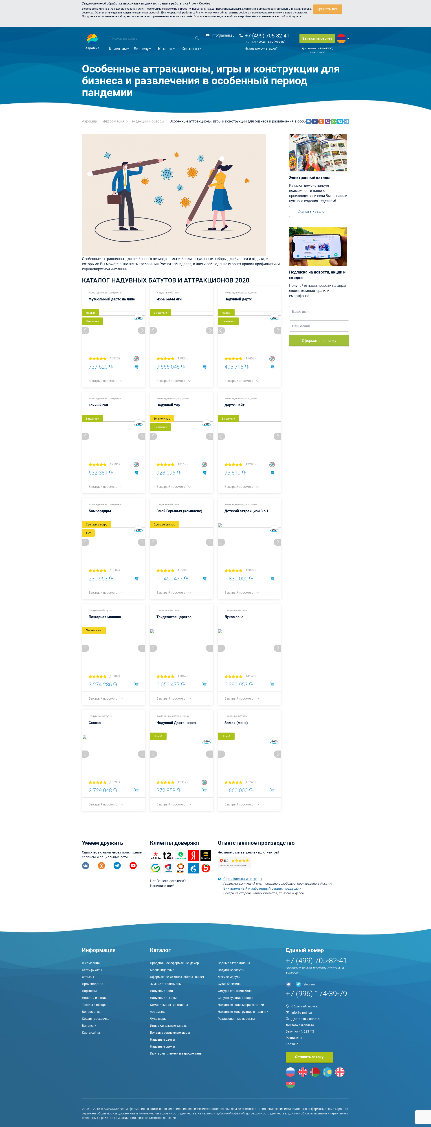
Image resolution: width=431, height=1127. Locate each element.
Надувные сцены (162, 1046)
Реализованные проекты (236, 1018)
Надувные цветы (162, 1039)
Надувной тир (168, 405)
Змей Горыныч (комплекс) (179, 510)
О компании (91, 963)
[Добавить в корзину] (136, 366)
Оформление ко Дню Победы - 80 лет (177, 977)
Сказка (95, 722)
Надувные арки (161, 991)
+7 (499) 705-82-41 (267, 35)
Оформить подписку (319, 340)
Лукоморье (234, 616)
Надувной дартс (238, 299)
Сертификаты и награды (242, 878)
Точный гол (98, 405)
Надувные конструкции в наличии (243, 1011)
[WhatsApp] (333, 121)
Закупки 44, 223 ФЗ (300, 1031)
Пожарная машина (105, 616)
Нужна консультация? (261, 48)
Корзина (292, 1044)
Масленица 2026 (162, 970)
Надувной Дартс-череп (176, 722)
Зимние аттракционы (166, 984)
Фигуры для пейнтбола (235, 991)
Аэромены (157, 1011)
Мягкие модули (229, 977)
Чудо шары (158, 1018)
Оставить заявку (309, 1056)
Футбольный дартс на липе (112, 299)
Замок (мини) (236, 722)
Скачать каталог (311, 211)
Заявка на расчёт (317, 38)
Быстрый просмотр (103, 381)
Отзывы (88, 977)
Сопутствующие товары (235, 998)
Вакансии (89, 1025)
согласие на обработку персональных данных (191, 8)
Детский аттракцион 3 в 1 (246, 510)
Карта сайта (91, 1032)
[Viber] (327, 121)
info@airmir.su (223, 35)
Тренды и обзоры (94, 1004)
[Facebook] (315, 121)
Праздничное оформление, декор (174, 963)
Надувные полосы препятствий (241, 1004)
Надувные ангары (163, 998)
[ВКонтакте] (308, 121)
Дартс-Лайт (234, 405)
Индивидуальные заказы (168, 1025)
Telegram (308, 984)
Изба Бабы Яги (169, 299)
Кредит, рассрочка (96, 1018)
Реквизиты (294, 1037)
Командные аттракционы (105, 292)
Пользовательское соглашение (153, 1118)
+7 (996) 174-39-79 (316, 993)
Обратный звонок (304, 1006)
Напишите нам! (162, 885)
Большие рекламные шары (170, 1032)
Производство (92, 984)
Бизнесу (141, 48)
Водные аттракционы (234, 963)
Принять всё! (328, 9)
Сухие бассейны (229, 984)
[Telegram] (346, 121)
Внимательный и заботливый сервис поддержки (262, 888)
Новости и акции (94, 998)
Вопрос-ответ (92, 1011)
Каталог (165, 48)
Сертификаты (92, 970)
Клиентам (118, 48)
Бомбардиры (100, 510)
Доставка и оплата (305, 1019)
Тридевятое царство (173, 616)
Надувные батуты (167, 292)
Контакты (190, 48)
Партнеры (89, 991)
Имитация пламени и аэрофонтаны (176, 1053)
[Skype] (340, 121)
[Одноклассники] (321, 121)
